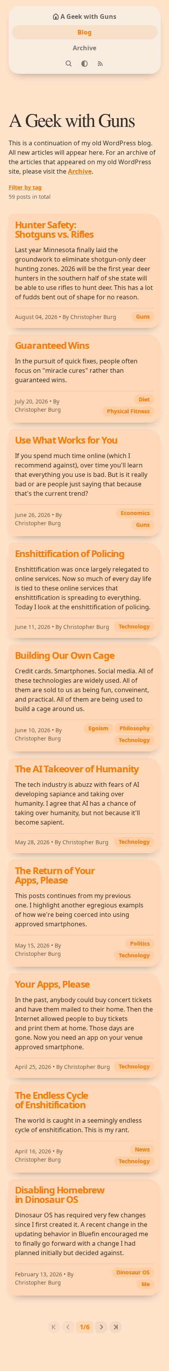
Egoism (98, 728)
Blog (84, 32)
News (142, 1149)
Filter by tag (25, 187)
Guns (143, 316)
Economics (135, 513)
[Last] (115, 1327)
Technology (134, 626)
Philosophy (134, 728)
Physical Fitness (128, 411)
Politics (140, 943)
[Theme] (84, 64)
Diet (144, 399)
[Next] (101, 1327)
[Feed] (100, 64)
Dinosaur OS (133, 1272)
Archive (84, 48)
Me (145, 1284)
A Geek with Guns (88, 16)
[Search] (69, 64)
